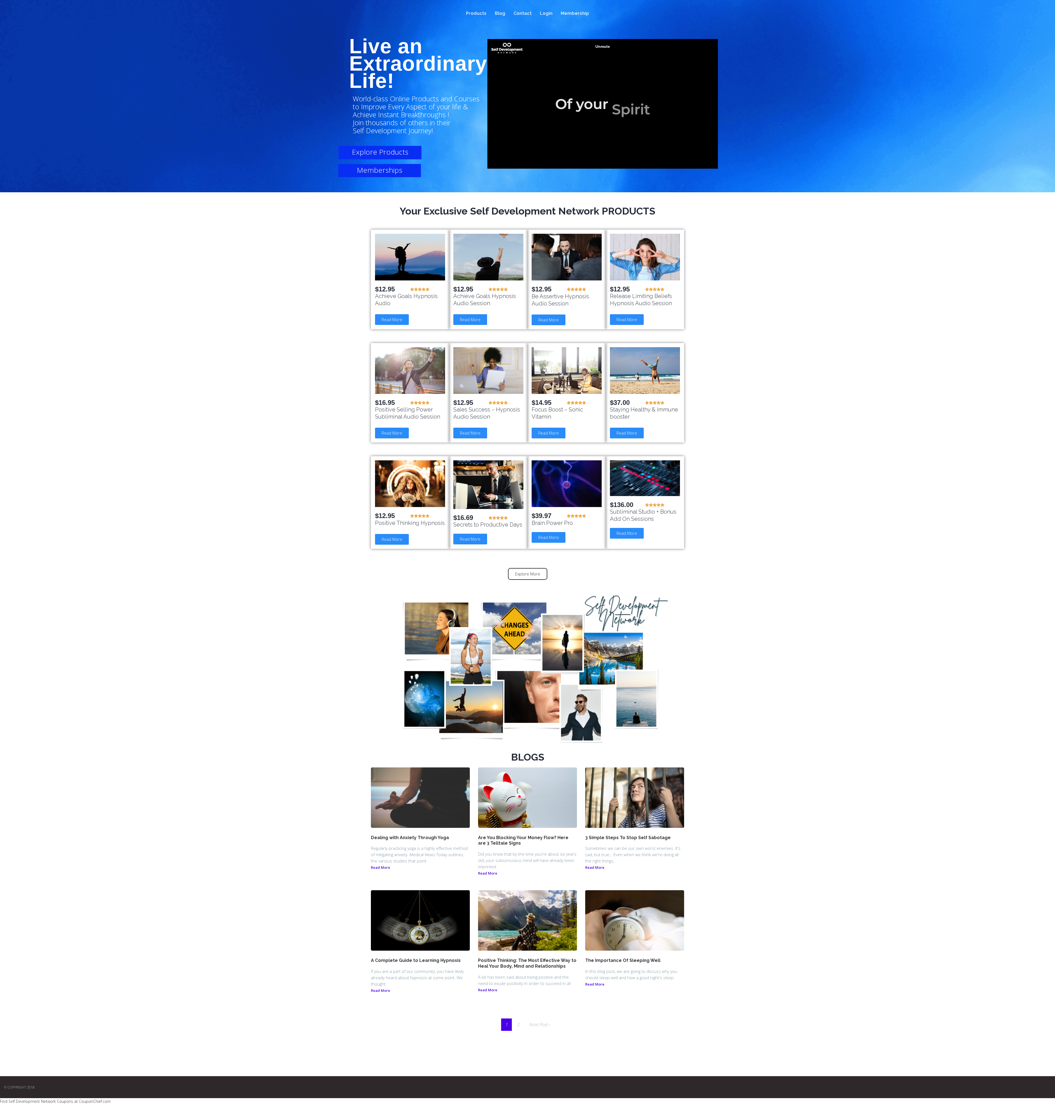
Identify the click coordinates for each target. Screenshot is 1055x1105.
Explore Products (380, 152)
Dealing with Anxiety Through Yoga (410, 837)
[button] (392, 319)
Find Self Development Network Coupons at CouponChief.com (55, 1101)
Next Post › (539, 1025)
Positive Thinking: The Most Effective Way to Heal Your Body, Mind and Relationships (527, 963)
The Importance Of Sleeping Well (622, 960)
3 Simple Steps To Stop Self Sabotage (628, 837)
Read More (380, 867)
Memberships (379, 170)
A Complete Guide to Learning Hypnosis (416, 960)
